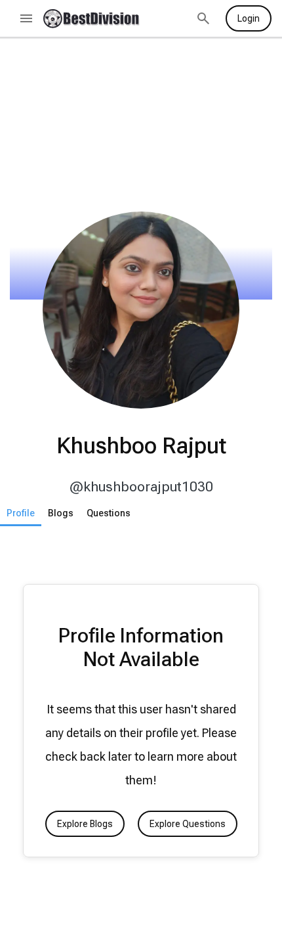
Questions (109, 513)
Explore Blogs (85, 824)
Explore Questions (188, 824)
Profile (21, 513)
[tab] (20, 513)
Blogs (60, 513)
